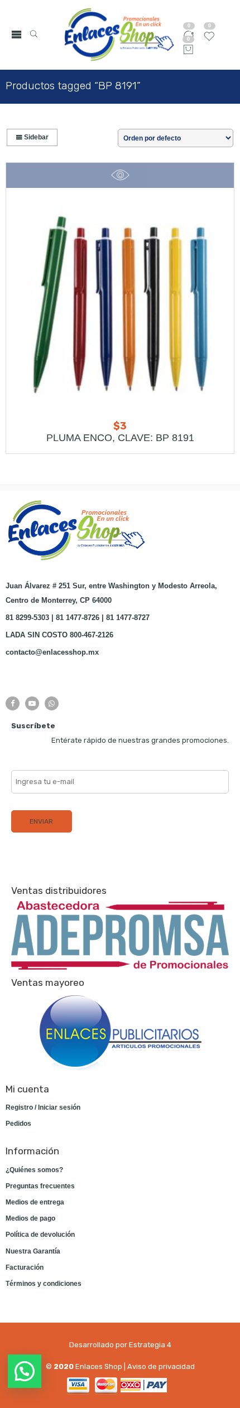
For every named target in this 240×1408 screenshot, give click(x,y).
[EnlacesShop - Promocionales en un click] (118, 35)
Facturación (25, 1267)
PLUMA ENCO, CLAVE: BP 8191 (120, 437)
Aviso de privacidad (161, 1366)
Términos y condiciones (43, 1284)
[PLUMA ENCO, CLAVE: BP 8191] (120, 301)
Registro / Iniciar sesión (43, 1107)
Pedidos (18, 1124)
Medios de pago (30, 1218)
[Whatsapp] (52, 703)
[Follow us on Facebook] (13, 703)
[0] (188, 50)
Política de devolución (40, 1234)
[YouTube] (32, 703)
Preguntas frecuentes (40, 1186)
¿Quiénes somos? (34, 1170)
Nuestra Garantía (33, 1251)
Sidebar (35, 137)
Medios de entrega (35, 1202)
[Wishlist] (209, 40)
